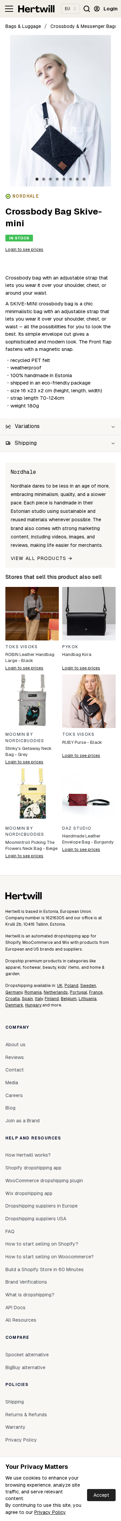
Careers (14, 1095)
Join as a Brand (22, 1120)
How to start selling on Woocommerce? (49, 1256)
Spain (27, 998)
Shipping (14, 1401)
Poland (71, 985)
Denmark (14, 1005)
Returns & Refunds (26, 1414)
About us (15, 1044)
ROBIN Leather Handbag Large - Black (29, 657)
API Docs (15, 1307)
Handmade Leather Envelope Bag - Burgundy (88, 839)
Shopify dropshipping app (33, 1167)
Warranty (15, 1427)
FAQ (9, 1231)
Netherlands (56, 992)
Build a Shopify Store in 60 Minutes (44, 1269)
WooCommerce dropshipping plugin (44, 1180)
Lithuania (87, 998)
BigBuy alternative (25, 1367)
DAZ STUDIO (76, 828)
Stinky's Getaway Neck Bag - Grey (28, 751)
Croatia (12, 998)
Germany (14, 992)
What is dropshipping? (29, 1294)
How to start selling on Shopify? (41, 1244)
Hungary (33, 1005)
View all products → (42, 558)
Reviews (14, 1057)
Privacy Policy (50, 1512)
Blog (10, 1108)
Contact (14, 1069)
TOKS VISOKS (21, 646)
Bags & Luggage (23, 26)
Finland (52, 998)
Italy (39, 998)
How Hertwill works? (28, 1155)
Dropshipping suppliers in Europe (41, 1206)
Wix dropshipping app (28, 1193)
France (96, 992)
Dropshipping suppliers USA (35, 1218)
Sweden (88, 985)
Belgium (69, 998)
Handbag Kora (76, 654)
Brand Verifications (26, 1282)
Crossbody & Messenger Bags (83, 26)
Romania (33, 992)
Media (11, 1082)
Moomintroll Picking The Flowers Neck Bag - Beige (31, 845)
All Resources (20, 1320)
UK (60, 985)
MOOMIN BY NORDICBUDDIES (24, 737)
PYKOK (70, 646)
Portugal (78, 992)
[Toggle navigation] (9, 8)
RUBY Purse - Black (82, 742)
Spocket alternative (27, 1354)
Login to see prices (24, 249)
